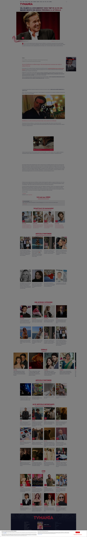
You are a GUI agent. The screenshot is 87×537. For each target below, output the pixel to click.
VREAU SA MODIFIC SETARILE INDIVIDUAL (78, 534)
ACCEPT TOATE (77, 532)
